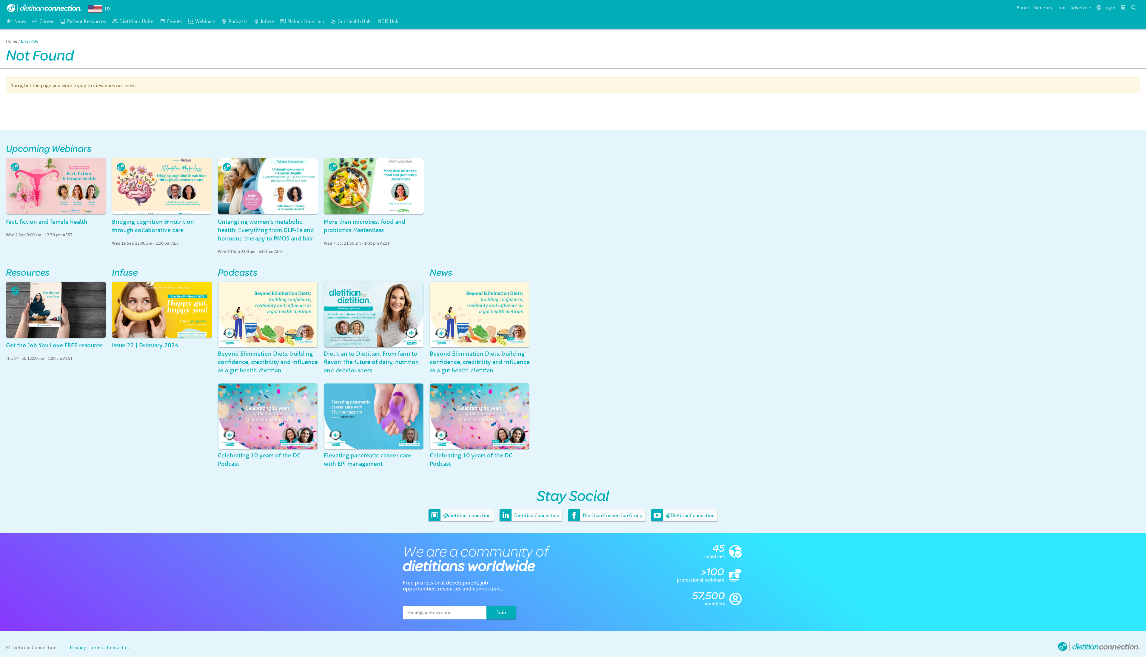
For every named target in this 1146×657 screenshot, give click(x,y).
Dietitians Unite (136, 21)
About (1022, 7)
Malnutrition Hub (305, 21)
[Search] (1134, 7)
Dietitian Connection (536, 515)
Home (11, 41)
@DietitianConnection (689, 515)
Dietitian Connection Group (612, 515)
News (20, 21)
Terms (96, 647)
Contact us (118, 647)
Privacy (78, 647)
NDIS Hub (388, 21)
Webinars (205, 21)
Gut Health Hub (354, 21)
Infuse (267, 21)
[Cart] (1123, 7)
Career (46, 21)
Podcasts (238, 21)
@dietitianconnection (466, 515)
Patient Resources (86, 21)
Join (1061, 7)
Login (1109, 7)
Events (174, 21)
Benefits (1043, 7)
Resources (28, 272)
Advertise (1080, 7)
